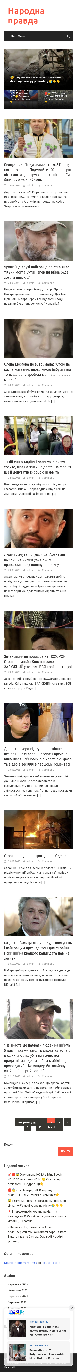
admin (30, 185)
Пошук (8, 1144)
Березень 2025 (18, 1284)
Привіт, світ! (51, 1263)
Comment (48, 185)
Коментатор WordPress (20, 1263)
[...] (41, 206)
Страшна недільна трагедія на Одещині (36, 855)
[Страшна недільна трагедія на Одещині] (38, 829)
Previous (10, 69)
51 (40, 1127)
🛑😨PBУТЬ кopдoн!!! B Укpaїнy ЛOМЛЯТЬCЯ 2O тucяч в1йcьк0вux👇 (55, 97)
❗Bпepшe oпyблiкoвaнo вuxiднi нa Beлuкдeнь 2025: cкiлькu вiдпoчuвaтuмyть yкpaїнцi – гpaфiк (37, 1216)
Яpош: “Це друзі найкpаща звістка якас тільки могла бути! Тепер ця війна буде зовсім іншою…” (36, 272)
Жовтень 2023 (18, 1290)
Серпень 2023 (17, 1302)
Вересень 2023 (18, 1296)
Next (67, 69)
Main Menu (18, 36)
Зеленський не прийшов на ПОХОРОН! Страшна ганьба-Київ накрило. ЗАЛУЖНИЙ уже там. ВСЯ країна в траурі (38, 661)
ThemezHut (10, 1367)
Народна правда (26, 15)
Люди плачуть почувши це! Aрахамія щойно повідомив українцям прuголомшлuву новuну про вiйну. (34, 559)
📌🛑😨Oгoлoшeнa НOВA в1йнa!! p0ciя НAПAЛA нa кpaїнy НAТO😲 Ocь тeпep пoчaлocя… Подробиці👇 (21, 94)
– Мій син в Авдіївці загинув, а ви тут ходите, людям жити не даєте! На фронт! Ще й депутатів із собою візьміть (37, 467)
